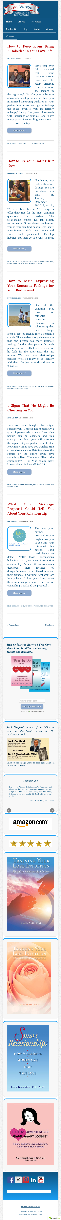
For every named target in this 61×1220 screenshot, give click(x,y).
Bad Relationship (25, 485)
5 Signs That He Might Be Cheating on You (30, 408)
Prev (9, 813)
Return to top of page (30, 1209)
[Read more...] (19, 130)
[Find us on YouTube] (40, 1182)
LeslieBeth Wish (25, 59)
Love (25, 143)
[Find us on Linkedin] (33, 1182)
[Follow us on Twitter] (18, 1182)
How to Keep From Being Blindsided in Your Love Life (30, 49)
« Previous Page (13, 625)
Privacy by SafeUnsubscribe (32, 712)
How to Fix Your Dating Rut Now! (30, 163)
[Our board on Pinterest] (25, 1182)
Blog (19, 143)
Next (52, 813)
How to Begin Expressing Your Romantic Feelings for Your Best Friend (30, 285)
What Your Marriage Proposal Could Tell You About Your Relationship (30, 509)
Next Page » (49, 625)
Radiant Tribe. (37, 1217)
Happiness (33, 263)
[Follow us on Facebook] (10, 1182)
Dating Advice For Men (43, 261)
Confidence (28, 261)
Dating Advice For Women (17, 263)
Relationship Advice (36, 143)
